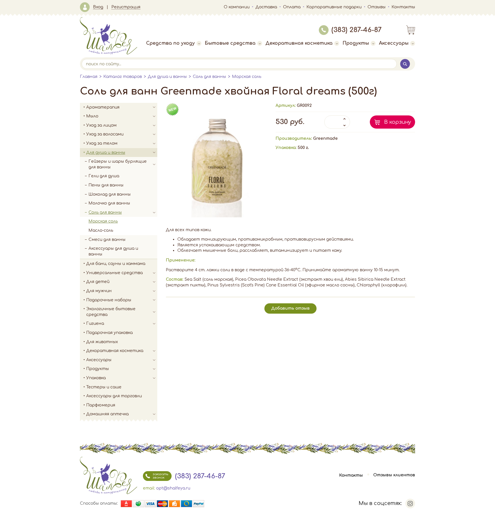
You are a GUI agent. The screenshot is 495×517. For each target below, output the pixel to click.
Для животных (102, 342)
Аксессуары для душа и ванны (113, 251)
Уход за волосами (104, 134)
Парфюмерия (100, 405)
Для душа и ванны (167, 76)
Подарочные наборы (108, 300)
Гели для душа (104, 176)
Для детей (97, 282)
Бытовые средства (230, 43)
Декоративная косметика (299, 43)
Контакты (403, 7)
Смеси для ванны (107, 239)
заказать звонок (160, 475)
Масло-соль (101, 230)
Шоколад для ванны (110, 194)
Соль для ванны (209, 76)
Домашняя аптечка (107, 414)
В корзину (397, 122)
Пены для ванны (106, 185)
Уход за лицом (101, 125)
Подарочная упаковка (109, 333)
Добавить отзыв (290, 308)
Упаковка (96, 378)
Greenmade (325, 138)
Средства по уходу (170, 43)
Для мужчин (99, 291)
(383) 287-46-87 (356, 30)
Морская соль (246, 76)
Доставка (266, 7)
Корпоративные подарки (334, 7)
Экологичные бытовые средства (110, 312)
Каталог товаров (122, 76)
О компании (237, 7)
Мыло (92, 116)
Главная (88, 76)
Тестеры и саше (103, 387)
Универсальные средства (114, 273)
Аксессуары (393, 43)
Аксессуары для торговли (114, 396)
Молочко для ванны (109, 203)
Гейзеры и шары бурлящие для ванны (118, 164)
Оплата (291, 7)
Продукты (356, 43)
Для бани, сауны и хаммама (115, 264)
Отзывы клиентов (394, 475)
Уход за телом (101, 143)
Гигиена (95, 323)
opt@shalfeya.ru (173, 488)
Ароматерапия (102, 107)
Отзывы (377, 7)
